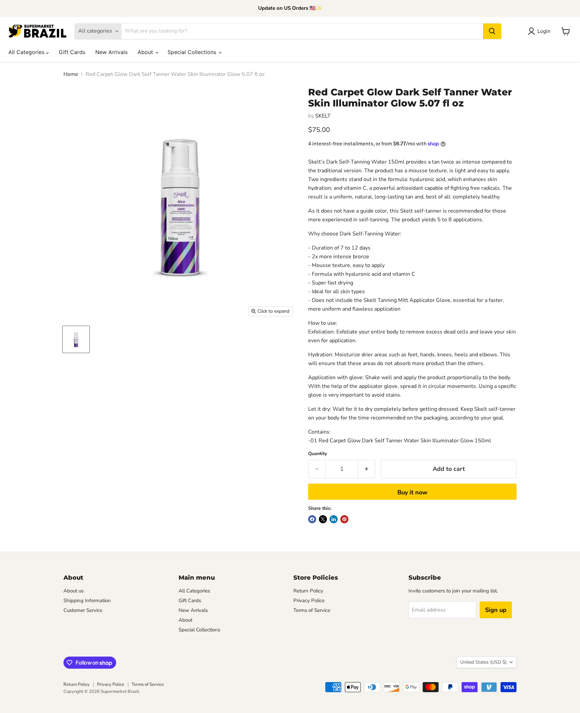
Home (70, 74)
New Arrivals (111, 52)
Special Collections (192, 52)
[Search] (492, 31)
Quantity (317, 453)
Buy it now (412, 492)
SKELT (323, 116)
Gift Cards (72, 52)
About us (73, 590)
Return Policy (308, 590)
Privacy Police (309, 600)
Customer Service (82, 610)
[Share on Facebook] (312, 519)
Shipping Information (87, 600)
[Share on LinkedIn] (334, 519)
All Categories (27, 52)
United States (483, 662)
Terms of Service (311, 610)
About (146, 52)
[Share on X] (323, 519)
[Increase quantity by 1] (366, 469)
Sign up (495, 610)
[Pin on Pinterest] (344, 519)
